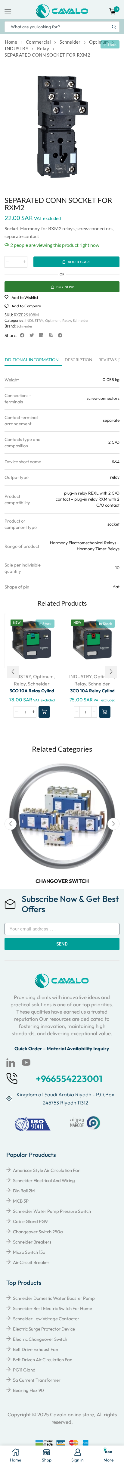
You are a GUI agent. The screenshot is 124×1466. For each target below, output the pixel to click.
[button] (22, 335)
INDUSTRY (16, 48)
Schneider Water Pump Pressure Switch (52, 1211)
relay (114, 477)
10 (117, 567)
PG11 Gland (24, 1370)
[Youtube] (26, 1062)
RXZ (115, 461)
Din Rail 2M (24, 1191)
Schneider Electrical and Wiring (44, 1180)
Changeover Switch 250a (38, 1232)
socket (113, 524)
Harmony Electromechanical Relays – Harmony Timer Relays (84, 545)
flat (116, 586)
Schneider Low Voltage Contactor (46, 1319)
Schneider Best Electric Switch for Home (52, 1308)
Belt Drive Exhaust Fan (35, 1349)
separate (111, 420)
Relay (43, 48)
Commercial (38, 42)
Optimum (99, 42)
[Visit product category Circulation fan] (62, 816)
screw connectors (103, 398)
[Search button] (114, 27)
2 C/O (113, 442)
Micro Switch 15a (29, 1252)
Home (11, 42)
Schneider (70, 42)
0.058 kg (111, 379)
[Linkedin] (10, 1062)
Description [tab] (78, 359)
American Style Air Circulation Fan (46, 1170)
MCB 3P (21, 1201)
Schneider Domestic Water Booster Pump (54, 1298)
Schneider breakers (32, 1242)
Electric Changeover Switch (40, 1339)
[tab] (78, 361)
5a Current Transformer (36, 1380)
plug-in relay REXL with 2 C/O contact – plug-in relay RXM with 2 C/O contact (87, 499)
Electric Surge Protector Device (44, 1329)
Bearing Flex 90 (28, 1390)
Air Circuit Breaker (31, 1262)
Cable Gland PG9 (30, 1221)
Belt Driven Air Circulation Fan (42, 1359)
